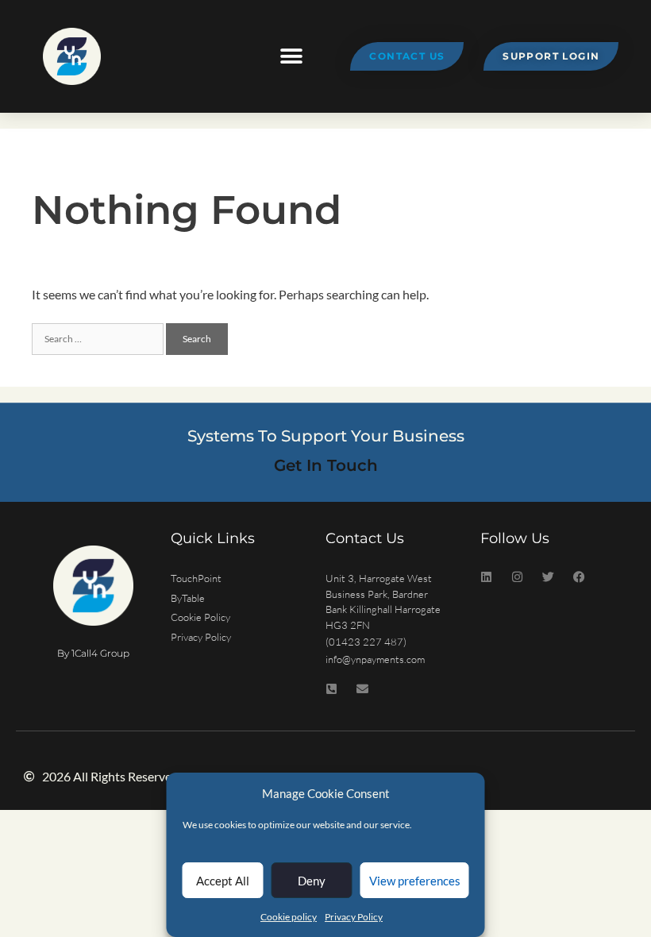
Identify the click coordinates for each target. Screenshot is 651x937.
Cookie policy (288, 917)
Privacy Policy (354, 917)
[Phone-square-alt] (331, 689)
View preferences (414, 880)
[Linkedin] (486, 577)
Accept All (222, 880)
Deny (312, 880)
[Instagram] (517, 577)
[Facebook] (579, 577)
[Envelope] (362, 689)
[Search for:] (99, 337)
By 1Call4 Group (93, 653)
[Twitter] (548, 577)
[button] (292, 57)
